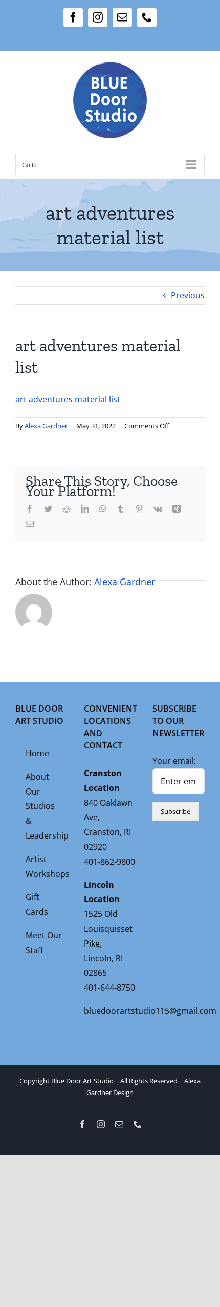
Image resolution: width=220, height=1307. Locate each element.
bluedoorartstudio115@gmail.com (150, 1010)
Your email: (174, 760)
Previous (188, 295)
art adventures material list (67, 399)
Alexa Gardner (46, 426)
